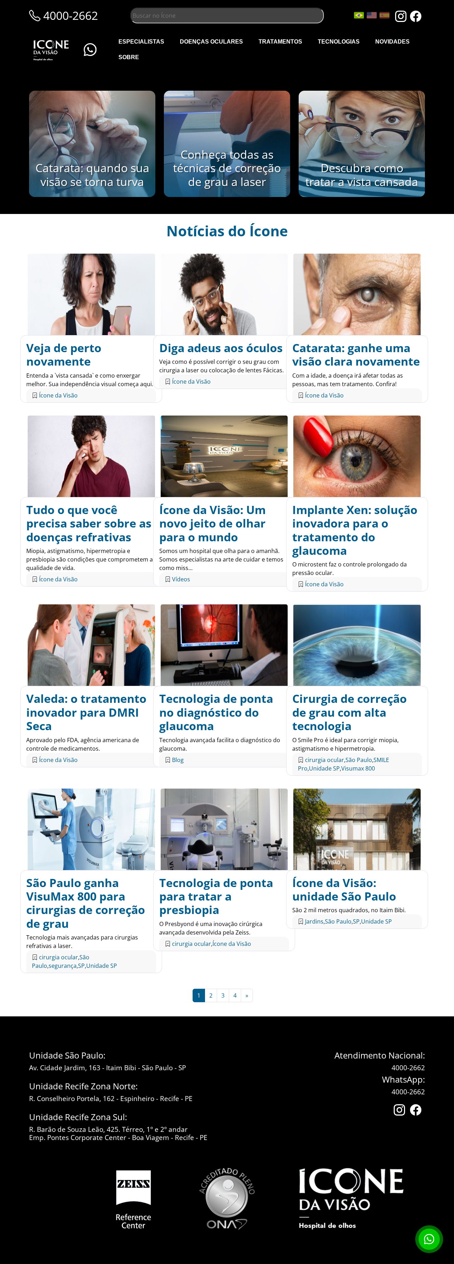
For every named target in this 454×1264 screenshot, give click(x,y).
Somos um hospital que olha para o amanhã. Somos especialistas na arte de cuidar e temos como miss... (221, 559)
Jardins (314, 921)
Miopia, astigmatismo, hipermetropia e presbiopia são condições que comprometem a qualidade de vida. (89, 559)
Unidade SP (324, 768)
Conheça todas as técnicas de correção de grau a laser (227, 168)
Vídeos (181, 579)
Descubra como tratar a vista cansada (361, 174)
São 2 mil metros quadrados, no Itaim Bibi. (349, 910)
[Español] (384, 15)
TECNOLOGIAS (339, 42)
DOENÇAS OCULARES (211, 42)
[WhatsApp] (90, 49)
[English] (372, 15)
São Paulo (358, 760)
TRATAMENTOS (280, 42)
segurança (63, 966)
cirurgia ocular (324, 760)
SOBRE (128, 57)
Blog (178, 760)
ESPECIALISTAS (141, 42)
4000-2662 (408, 1067)
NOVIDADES (392, 42)
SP (81, 966)
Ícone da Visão (58, 395)
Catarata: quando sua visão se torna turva (92, 174)
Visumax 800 (358, 768)
